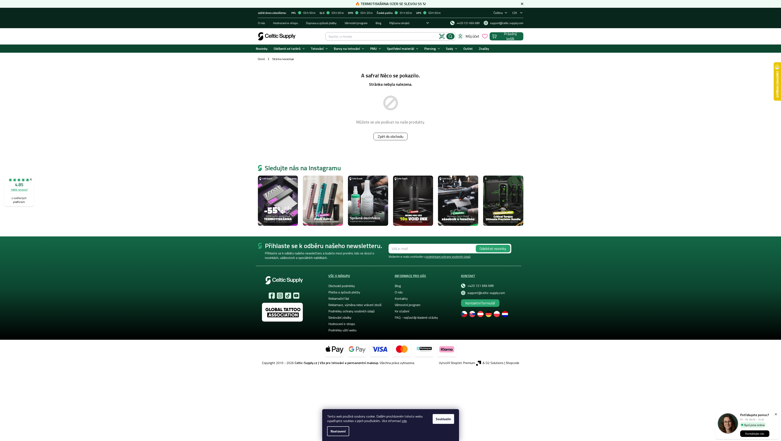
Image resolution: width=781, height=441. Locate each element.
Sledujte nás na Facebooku (272, 296)
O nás (261, 23)
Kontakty (401, 298)
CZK (514, 13)
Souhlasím (443, 418)
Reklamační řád (338, 298)
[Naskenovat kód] (441, 36)
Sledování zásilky (339, 317)
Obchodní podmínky (341, 286)
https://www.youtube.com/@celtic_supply (296, 296)
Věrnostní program (356, 23)
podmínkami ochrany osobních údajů (448, 256)
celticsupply (280, 296)
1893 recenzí (19, 190)
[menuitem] (262, 49)
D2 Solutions (495, 362)
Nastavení (338, 431)
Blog (378, 23)
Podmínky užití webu (342, 330)
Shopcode (512, 362)
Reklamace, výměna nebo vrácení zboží (354, 305)
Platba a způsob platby (344, 292)
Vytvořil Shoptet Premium (457, 363)
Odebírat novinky (493, 248)
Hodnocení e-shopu (285, 23)
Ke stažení (402, 311)
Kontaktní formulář (480, 303)
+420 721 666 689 (480, 285)
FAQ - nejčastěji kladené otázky (416, 317)
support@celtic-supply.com (486, 293)
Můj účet (472, 36)
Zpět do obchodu (390, 136)
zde (404, 420)
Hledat (450, 36)
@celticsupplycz (288, 296)
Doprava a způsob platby (321, 23)
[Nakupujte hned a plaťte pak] (424, 349)
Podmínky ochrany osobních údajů (351, 311)
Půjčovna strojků (399, 23)
